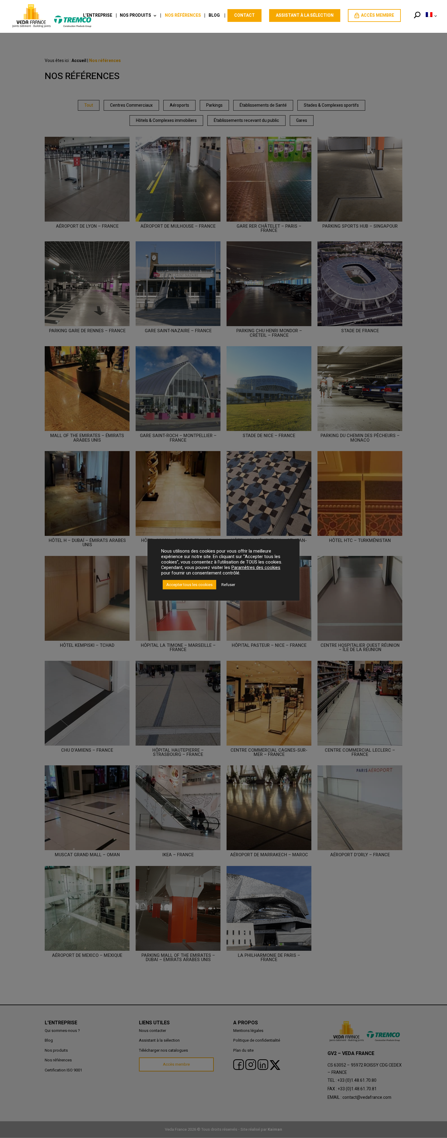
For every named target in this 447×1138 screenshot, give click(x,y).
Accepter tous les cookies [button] (189, 585)
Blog (214, 16)
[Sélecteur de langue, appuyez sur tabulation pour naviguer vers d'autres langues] (430, 22)
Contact (244, 15)
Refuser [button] (228, 585)
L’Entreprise (97, 16)
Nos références (183, 16)
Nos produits (135, 16)
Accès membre (377, 15)
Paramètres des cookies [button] (255, 567)
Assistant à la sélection (305, 15)
